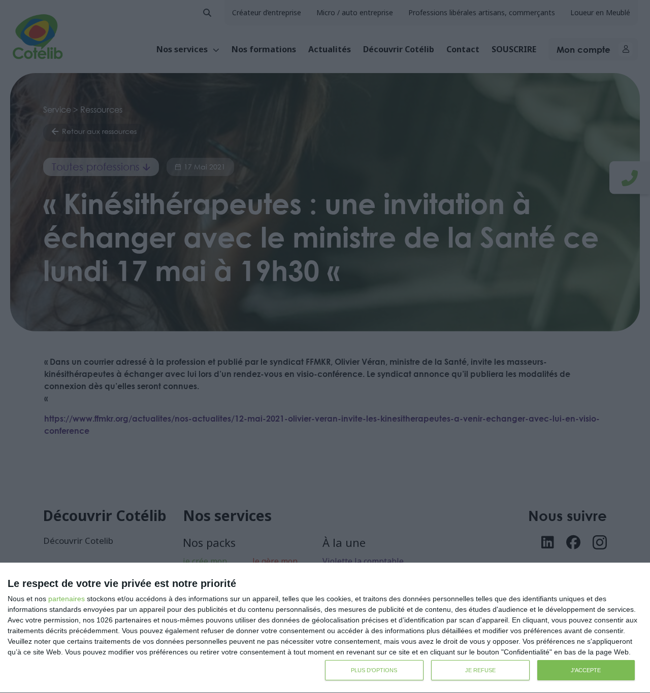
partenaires (66, 598)
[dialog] (325, 628)
